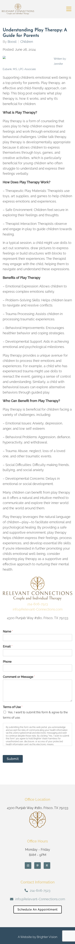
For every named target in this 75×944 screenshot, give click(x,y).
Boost (12, 41)
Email (7, 646)
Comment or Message (19, 677)
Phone (7, 661)
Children (26, 41)
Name (8, 631)
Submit (13, 759)
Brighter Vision (47, 937)
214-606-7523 (37, 604)
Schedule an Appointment (37, 909)
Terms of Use (12, 707)
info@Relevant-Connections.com (37, 609)
